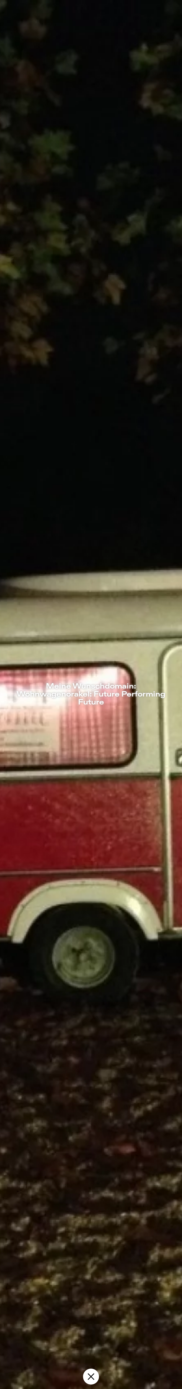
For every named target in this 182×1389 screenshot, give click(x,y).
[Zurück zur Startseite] (91, 1376)
